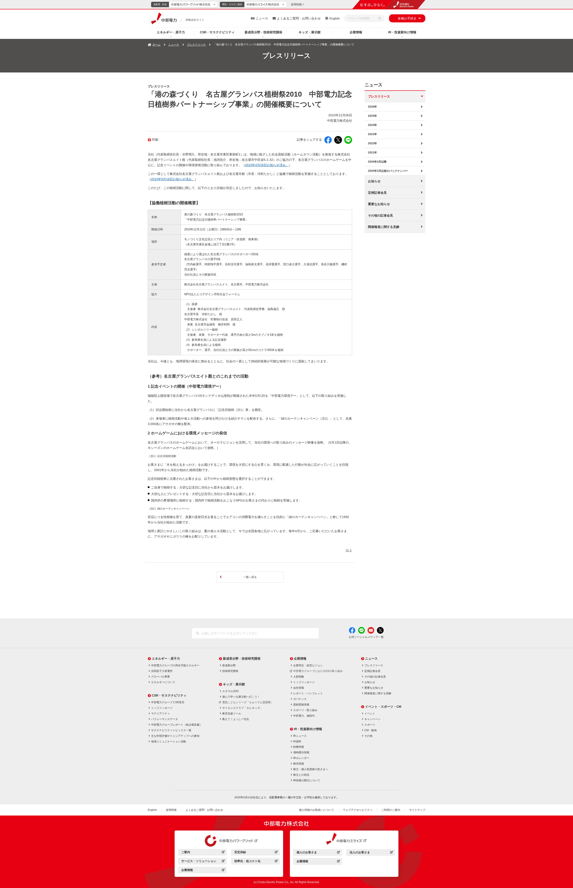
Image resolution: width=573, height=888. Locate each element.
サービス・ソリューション (203, 861)
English (334, 18)
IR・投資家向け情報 (402, 32)
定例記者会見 (377, 192)
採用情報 (171, 810)
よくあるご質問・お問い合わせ (299, 18)
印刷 (155, 139)
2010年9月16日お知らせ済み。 (173, 179)
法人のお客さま (371, 853)
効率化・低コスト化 (256, 861)
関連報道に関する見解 (383, 227)
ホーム (156, 44)
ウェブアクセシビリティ (357, 810)
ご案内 (203, 852)
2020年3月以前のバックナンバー (388, 170)
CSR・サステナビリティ (217, 32)
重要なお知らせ (379, 204)
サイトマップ (417, 810)
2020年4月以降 (377, 161)
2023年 (372, 134)
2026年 (372, 106)
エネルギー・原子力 (171, 32)
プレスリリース (196, 44)
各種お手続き (407, 18)
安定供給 (256, 852)
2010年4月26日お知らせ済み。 (267, 165)
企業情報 (356, 32)
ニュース (262, 18)
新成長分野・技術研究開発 (263, 32)
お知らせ (374, 181)
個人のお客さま (318, 853)
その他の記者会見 (380, 215)
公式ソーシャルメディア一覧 (366, 637)
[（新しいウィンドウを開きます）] (229, 841)
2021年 (372, 152)
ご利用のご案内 (390, 810)
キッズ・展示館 (310, 32)
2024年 (372, 125)
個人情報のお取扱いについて (316, 810)
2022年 (372, 143)
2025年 (372, 115)
